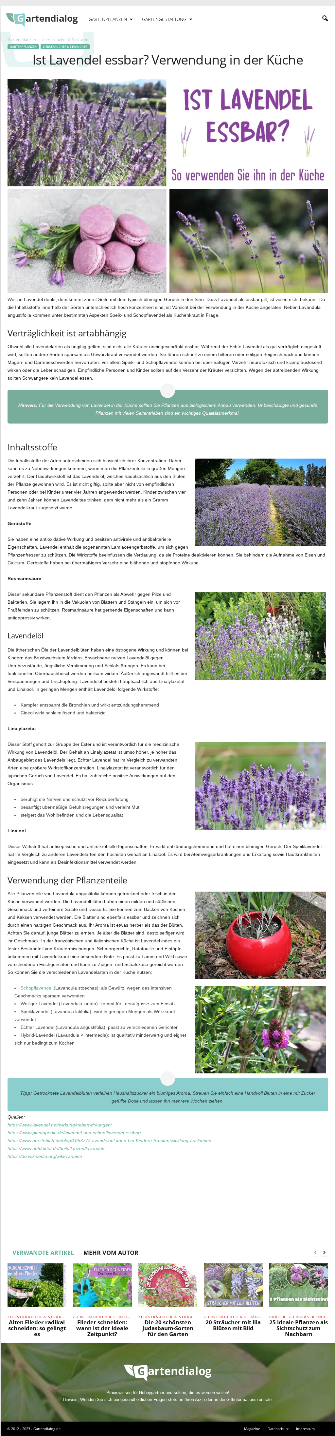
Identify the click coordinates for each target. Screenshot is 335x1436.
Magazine (252, 1428)
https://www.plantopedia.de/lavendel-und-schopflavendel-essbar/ (74, 1132)
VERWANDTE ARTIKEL (43, 1252)
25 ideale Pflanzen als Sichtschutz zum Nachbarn (298, 1328)
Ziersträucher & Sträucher (65, 47)
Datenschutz (278, 1428)
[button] (325, 18)
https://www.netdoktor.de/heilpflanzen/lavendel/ (56, 1148)
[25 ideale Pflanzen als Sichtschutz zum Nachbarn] (298, 1288)
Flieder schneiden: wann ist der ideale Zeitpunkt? (102, 1328)
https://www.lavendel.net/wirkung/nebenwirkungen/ (60, 1124)
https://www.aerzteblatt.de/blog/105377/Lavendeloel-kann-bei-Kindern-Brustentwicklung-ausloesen (109, 1140)
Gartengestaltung (164, 19)
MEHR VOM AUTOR (110, 1252)
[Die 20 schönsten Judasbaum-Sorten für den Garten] (167, 1288)
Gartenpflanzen (108, 19)
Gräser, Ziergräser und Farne (298, 1316)
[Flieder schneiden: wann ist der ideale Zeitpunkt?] (102, 1288)
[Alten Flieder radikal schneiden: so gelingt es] (37, 1288)
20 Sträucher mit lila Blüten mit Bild (233, 1325)
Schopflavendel (36, 988)
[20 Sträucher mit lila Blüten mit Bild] (233, 1288)
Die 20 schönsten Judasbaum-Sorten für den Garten (167, 1328)
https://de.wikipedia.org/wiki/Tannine (45, 1156)
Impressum (305, 1428)
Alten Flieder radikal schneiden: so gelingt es (37, 1328)
